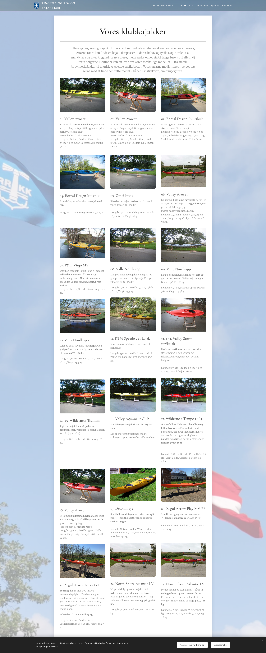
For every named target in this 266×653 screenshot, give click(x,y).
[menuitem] (165, 5)
